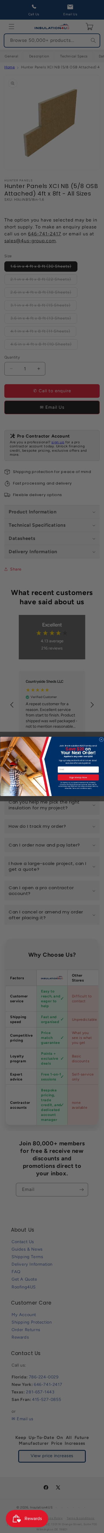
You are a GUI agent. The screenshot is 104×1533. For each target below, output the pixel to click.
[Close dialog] (101, 740)
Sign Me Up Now (78, 777)
